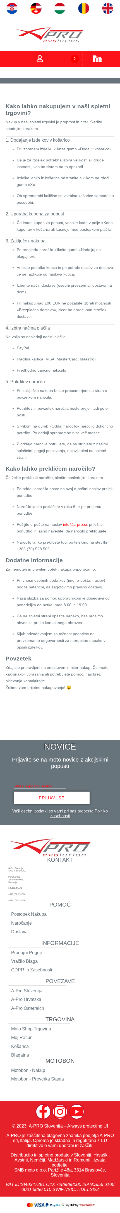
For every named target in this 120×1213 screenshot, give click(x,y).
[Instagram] (60, 1111)
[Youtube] (77, 1111)
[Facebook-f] (43, 1111)
